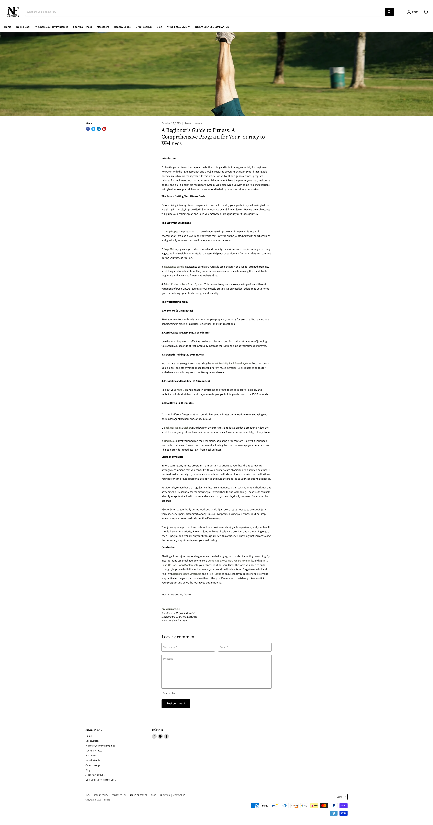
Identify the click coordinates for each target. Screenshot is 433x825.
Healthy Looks (122, 27)
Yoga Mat (169, 249)
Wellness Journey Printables (51, 27)
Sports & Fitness (82, 27)
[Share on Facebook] (88, 129)
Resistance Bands (174, 267)
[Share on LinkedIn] (99, 129)
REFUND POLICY (101, 795)
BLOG (153, 795)
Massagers (103, 27)
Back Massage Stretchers (178, 428)
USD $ (340, 797)
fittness (187, 594)
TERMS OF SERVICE (138, 795)
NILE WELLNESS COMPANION (212, 27)
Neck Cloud (170, 441)
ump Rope (177, 341)
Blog (159, 27)
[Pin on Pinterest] (104, 129)
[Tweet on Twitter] (93, 129)
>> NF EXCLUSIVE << (178, 27)
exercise (174, 594)
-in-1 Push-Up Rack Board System (184, 284)
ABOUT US (165, 795)
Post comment (175, 703)
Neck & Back (23, 27)
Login (415, 12)
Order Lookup (144, 27)
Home (7, 27)
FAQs (87, 795)
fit (181, 594)
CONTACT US (179, 795)
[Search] (389, 12)
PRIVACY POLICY (119, 795)
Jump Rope (170, 231)
